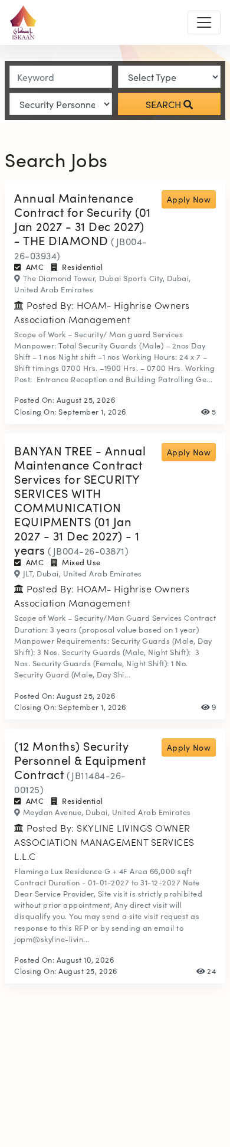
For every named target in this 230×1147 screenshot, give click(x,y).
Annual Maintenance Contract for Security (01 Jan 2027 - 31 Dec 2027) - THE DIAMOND (82, 218)
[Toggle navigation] (204, 22)
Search (164, 103)
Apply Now (189, 199)
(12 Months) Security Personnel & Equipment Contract (80, 759)
